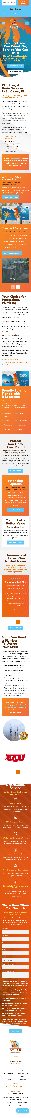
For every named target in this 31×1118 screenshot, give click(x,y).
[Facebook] (10, 1086)
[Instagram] (14, 1086)
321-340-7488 (15, 1093)
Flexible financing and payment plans (16, 362)
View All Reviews (15, 628)
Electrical (22, 1071)
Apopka (20, 414)
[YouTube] (21, 1086)
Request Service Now (11, 197)
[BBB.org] (24, 1086)
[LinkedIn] (17, 1086)
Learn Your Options (15, 510)
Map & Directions (15, 1063)
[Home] (14, 23)
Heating (8, 1076)
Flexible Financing (15, 71)
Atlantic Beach (22, 421)
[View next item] (18, 287)
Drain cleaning (8, 139)
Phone (3, 942)
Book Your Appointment (12, 253)
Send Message (15, 1031)
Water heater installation (12, 149)
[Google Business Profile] (6, 1086)
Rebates (6, 365)
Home (8, 1071)
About (22, 1076)
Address (4, 957)
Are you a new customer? (9, 964)
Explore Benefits (15, 471)
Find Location (23, 2)
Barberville (21, 425)
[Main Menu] (3, 23)
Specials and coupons (11, 360)
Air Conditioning (8, 1073)
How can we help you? (8, 971)
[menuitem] (8, 1103)
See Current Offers (15, 543)
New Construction (22, 1073)
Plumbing (8, 1079)
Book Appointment (15, 66)
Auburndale (8, 425)
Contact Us (22, 1079)
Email (3, 950)
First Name (5, 928)
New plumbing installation (12, 144)
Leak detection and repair (12, 136)
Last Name (5, 935)
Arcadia (6, 421)
